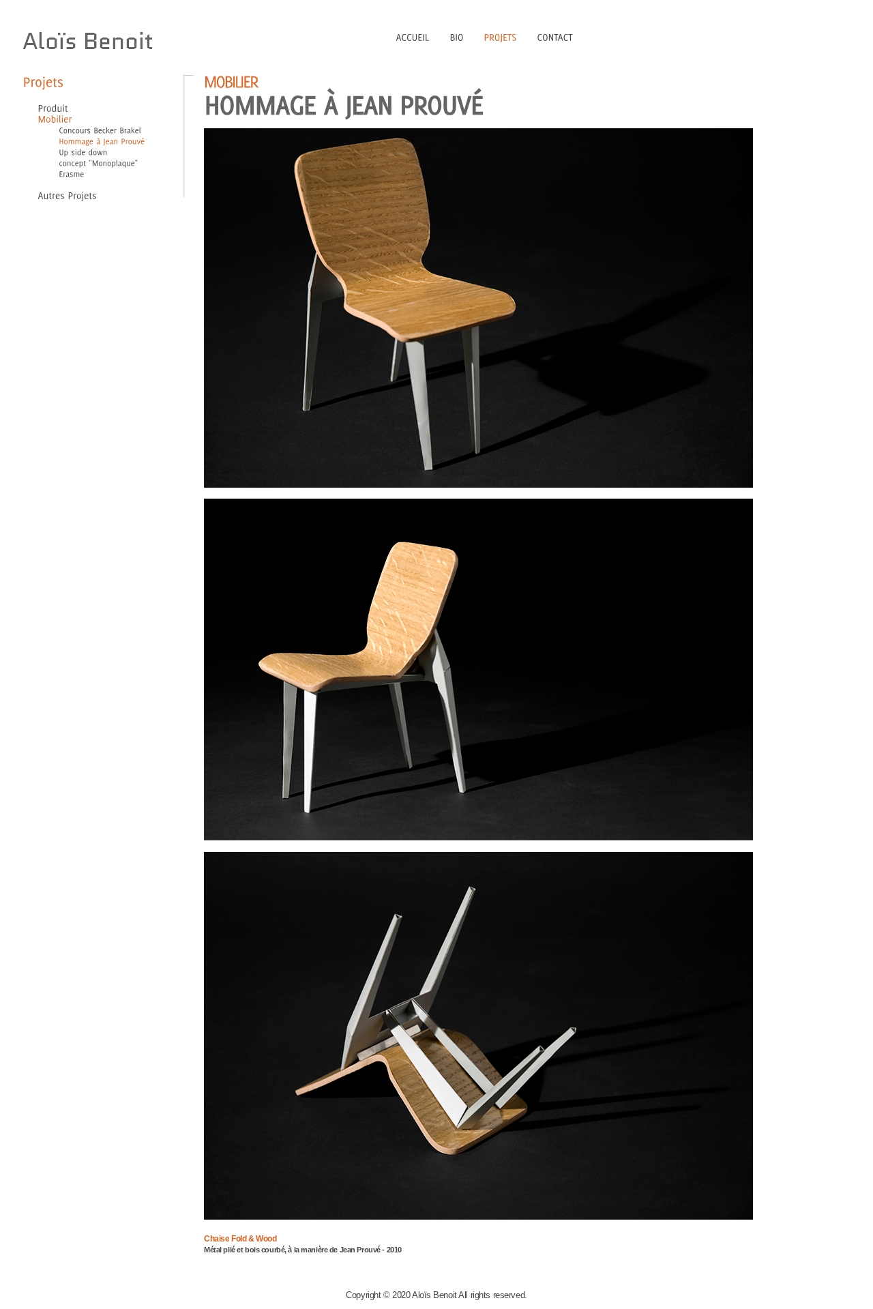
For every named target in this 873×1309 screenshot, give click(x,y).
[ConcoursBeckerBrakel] (89, 129)
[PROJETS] (500, 36)
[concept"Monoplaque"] (88, 162)
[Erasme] (61, 173)
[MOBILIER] (231, 80)
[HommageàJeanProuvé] (91, 140)
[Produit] (53, 107)
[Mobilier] (55, 117)
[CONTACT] (555, 36)
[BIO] (457, 36)
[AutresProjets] (67, 194)
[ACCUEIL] (413, 36)
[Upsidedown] (72, 151)
